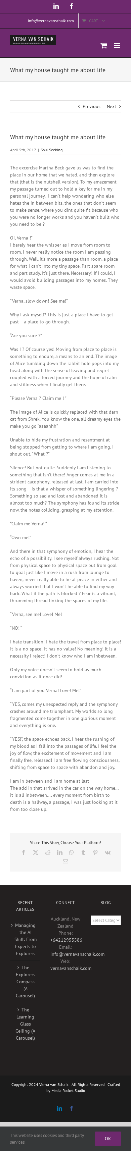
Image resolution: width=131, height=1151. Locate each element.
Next (111, 106)
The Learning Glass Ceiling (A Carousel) (25, 1024)
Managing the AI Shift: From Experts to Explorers (25, 939)
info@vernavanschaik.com (77, 954)
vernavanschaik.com (70, 968)
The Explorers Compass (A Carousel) (25, 981)
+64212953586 (66, 940)
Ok (108, 1139)
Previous (91, 106)
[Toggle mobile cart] (103, 45)
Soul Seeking (51, 149)
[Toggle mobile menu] (117, 45)
